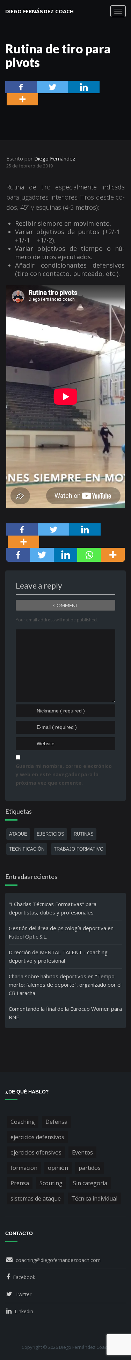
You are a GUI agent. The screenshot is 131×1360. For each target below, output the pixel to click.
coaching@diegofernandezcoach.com (58, 1260)
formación (23, 1168)
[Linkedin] (84, 87)
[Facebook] (21, 87)
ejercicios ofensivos (35, 1152)
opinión (58, 1168)
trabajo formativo (78, 849)
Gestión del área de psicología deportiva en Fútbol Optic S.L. (61, 932)
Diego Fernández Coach (39, 11)
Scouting (51, 1183)
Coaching (22, 1122)
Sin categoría (90, 1183)
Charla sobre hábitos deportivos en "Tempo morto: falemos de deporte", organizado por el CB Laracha (65, 984)
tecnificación (26, 849)
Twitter (23, 1294)
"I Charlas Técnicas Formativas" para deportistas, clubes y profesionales (52, 908)
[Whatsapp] (89, 555)
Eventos (82, 1152)
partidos (90, 1168)
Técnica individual (94, 1198)
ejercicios (50, 834)
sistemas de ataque (35, 1198)
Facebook (24, 1277)
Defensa (56, 1122)
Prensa (19, 1183)
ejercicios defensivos (37, 1137)
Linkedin (24, 1311)
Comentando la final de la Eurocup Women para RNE (65, 1013)
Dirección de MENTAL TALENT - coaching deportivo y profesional (58, 956)
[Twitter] (52, 87)
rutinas (84, 834)
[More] (22, 99)
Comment (65, 605)
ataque (18, 834)
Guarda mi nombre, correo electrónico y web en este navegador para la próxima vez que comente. (64, 774)
